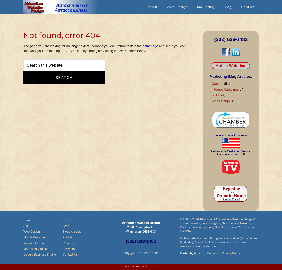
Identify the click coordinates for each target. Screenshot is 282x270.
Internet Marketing (225, 89)
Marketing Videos (35, 248)
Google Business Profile (39, 254)
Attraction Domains (206, 253)
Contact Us (70, 254)
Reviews (68, 243)
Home (27, 220)
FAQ (66, 226)
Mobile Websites (230, 66)
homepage (150, 46)
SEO (215, 95)
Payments (69, 248)
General (217, 83)
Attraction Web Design (145, 267)
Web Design (221, 101)
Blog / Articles (72, 231)
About (27, 226)
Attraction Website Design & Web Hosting (60, 7)
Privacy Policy (231, 253)
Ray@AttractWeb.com (140, 253)
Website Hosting (34, 243)
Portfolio (68, 237)
